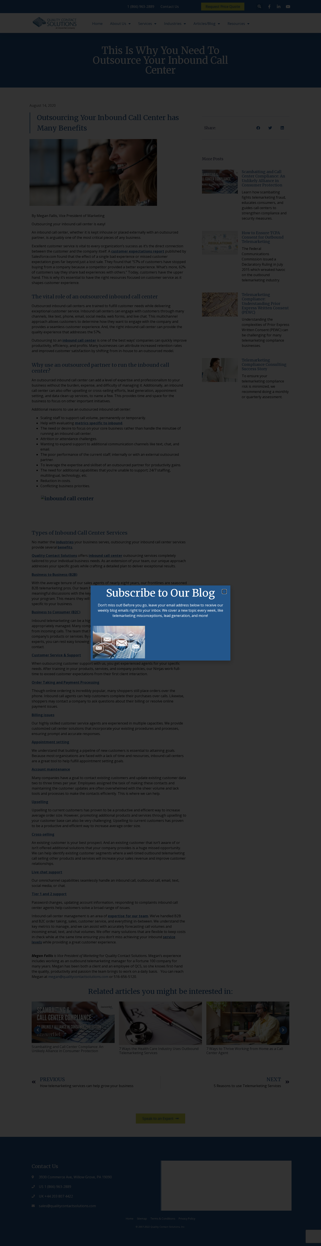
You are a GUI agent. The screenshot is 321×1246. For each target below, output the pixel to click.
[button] (224, 591)
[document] (160, 623)
